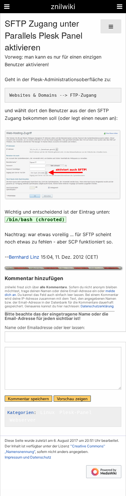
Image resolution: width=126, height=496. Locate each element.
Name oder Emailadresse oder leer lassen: (45, 327)
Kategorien (20, 412)
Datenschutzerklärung (97, 306)
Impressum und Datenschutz (28, 457)
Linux (47, 412)
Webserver (23, 420)
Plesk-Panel (75, 412)
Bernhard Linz (24, 257)
